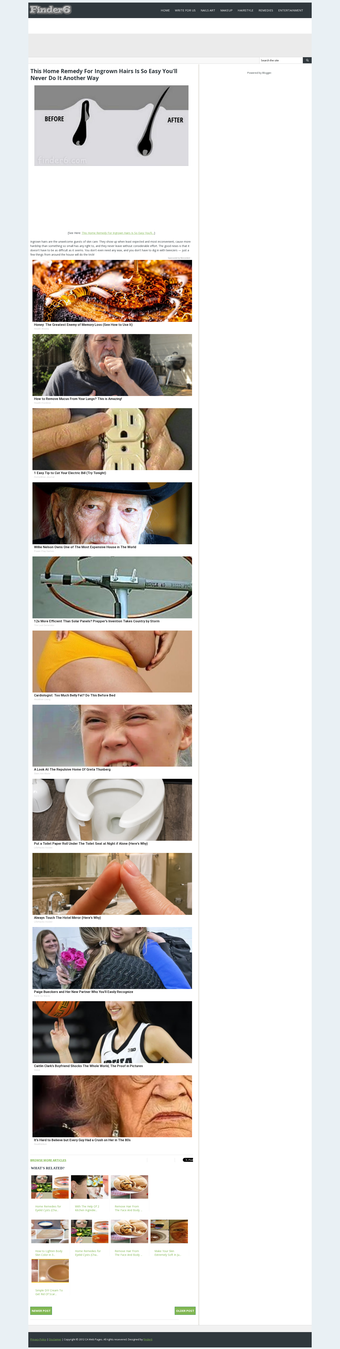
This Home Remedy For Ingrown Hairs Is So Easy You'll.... (118, 233)
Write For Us (185, 10)
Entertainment (290, 10)
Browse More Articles (48, 1160)
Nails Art (208, 10)
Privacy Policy (38, 1339)
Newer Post (41, 1311)
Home (165, 10)
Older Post (185, 1311)
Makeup (226, 10)
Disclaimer (55, 1339)
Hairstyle (245, 10)
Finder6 (147, 1339)
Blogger (266, 73)
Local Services (172, 26)
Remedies (266, 10)
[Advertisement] (111, 199)
